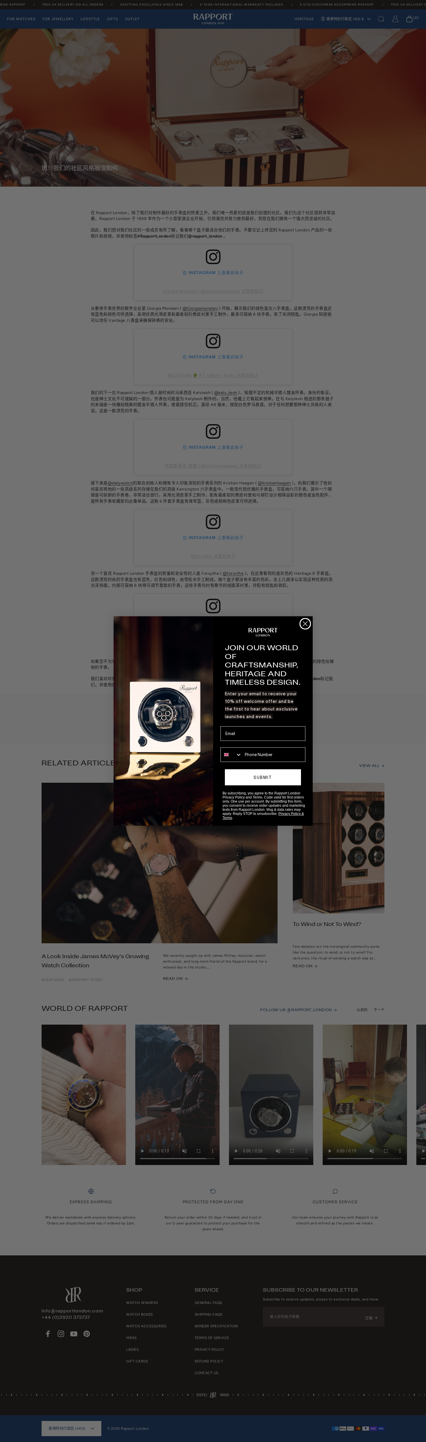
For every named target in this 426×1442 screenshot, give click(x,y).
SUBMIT (263, 777)
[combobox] (231, 755)
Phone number (234, 743)
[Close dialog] (305, 624)
